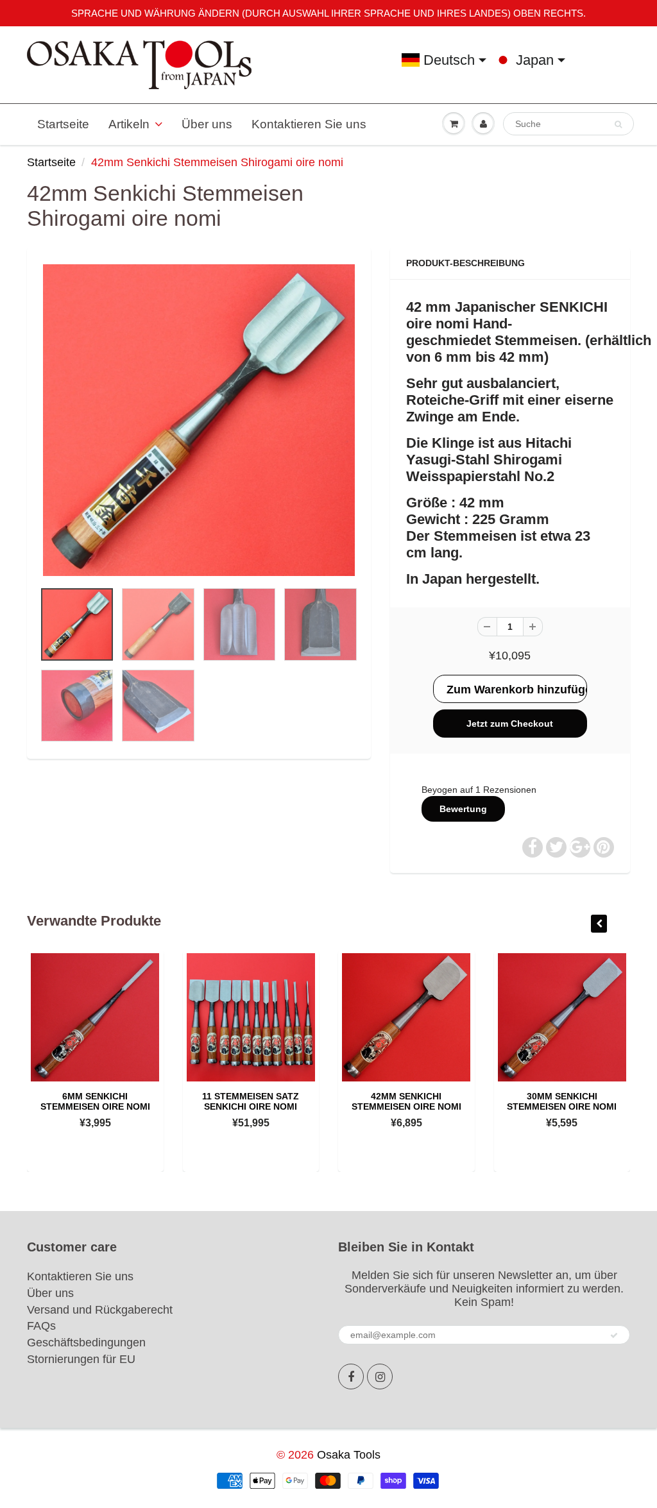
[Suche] (618, 124)
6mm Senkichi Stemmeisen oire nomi (95, 1101)
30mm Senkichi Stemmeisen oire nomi (562, 1101)
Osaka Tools (348, 1454)
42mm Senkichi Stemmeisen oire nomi (406, 1101)
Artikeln (128, 124)
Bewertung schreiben (463, 813)
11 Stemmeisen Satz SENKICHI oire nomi (250, 1101)
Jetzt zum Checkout (509, 723)
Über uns (207, 124)
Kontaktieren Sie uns (309, 124)
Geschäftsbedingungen (86, 1342)
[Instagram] (380, 1376)
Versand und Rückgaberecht (100, 1309)
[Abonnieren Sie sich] (614, 1335)
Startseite (63, 124)
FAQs (41, 1325)
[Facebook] (351, 1376)
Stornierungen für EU (81, 1359)
